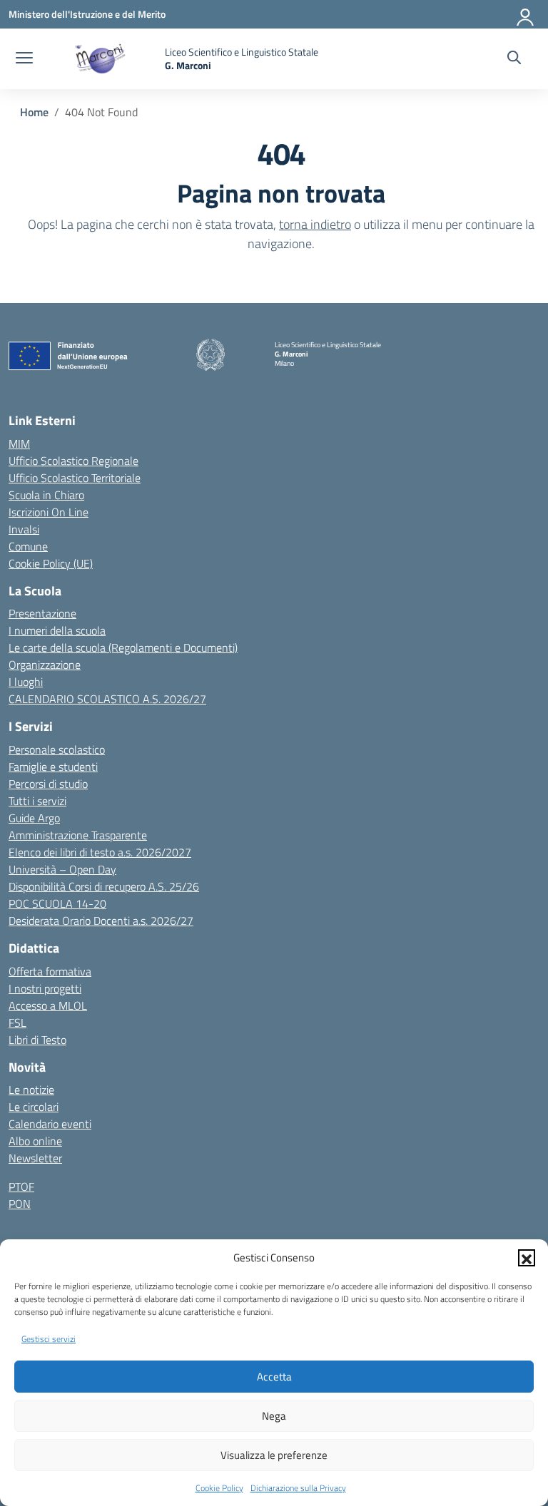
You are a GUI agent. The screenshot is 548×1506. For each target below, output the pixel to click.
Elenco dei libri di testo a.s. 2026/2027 (100, 852)
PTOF (21, 1186)
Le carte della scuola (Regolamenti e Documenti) (123, 647)
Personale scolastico (57, 749)
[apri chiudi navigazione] (24, 59)
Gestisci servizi (48, 1339)
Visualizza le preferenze (274, 1455)
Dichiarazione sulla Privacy (298, 1488)
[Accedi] (525, 14)
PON (20, 1203)
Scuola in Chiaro (46, 494)
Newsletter (35, 1158)
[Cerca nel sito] (514, 59)
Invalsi (24, 529)
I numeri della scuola (57, 630)
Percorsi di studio (48, 783)
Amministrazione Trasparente (78, 835)
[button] (526, 1258)
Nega (274, 1416)
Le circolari (34, 1106)
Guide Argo (34, 817)
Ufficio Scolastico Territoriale (75, 477)
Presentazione (42, 613)
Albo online (35, 1140)
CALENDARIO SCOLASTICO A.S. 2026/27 (107, 698)
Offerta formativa (50, 971)
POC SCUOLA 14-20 (57, 903)
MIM (19, 443)
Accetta (274, 1376)
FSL (17, 1022)
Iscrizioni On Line (48, 512)
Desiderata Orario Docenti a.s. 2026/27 (101, 920)
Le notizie (31, 1089)
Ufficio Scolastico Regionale (73, 460)
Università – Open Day (62, 869)
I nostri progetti (45, 988)
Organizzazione (45, 664)
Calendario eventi (50, 1123)
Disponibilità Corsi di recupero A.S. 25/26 (104, 886)
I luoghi (26, 681)
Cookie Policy (219, 1488)
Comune (28, 546)
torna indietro (315, 224)
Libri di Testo (37, 1039)
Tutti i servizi (37, 800)
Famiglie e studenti (53, 766)
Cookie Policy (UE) (51, 563)
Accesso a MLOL (48, 1005)
